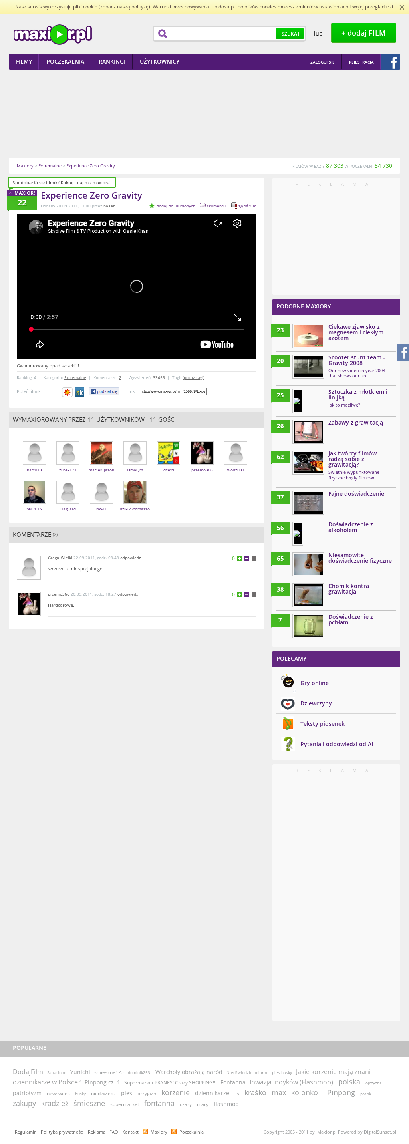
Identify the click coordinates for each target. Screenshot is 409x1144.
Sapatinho (56, 1072)
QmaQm (135, 470)
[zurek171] (67, 463)
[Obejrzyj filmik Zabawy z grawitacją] (308, 432)
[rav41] (101, 502)
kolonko (304, 1092)
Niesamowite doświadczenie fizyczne (360, 557)
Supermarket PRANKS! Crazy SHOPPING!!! (170, 1082)
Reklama (96, 1132)
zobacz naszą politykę (124, 6)
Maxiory (159, 1132)
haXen (109, 206)
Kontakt (130, 1132)
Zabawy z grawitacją (355, 422)
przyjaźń (146, 1093)
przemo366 (202, 470)
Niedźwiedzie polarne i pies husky (259, 1072)
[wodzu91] (235, 463)
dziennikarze (212, 1093)
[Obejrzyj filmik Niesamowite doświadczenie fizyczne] (308, 564)
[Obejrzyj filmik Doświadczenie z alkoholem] (297, 534)
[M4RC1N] (34, 502)
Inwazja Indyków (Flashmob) (291, 1082)
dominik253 (139, 1072)
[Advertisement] (204, 113)
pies (126, 1093)
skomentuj (217, 206)
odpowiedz (130, 557)
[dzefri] (168, 463)
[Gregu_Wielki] (29, 578)
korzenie (175, 1092)
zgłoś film (247, 206)
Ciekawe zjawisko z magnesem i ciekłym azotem (355, 332)
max (279, 1092)
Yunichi (80, 1072)
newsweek (58, 1093)
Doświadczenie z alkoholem (350, 527)
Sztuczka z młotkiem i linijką (357, 394)
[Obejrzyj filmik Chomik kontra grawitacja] (308, 595)
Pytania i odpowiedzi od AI (336, 744)
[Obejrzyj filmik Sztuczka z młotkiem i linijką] (297, 401)
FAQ (113, 1132)
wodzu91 (235, 470)
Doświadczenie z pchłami (350, 619)
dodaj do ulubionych (176, 206)
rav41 (101, 509)
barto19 (34, 470)
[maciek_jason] (101, 463)
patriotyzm (27, 1093)
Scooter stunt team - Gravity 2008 (356, 360)
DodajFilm (28, 1071)
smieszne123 (109, 1072)
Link (130, 391)
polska (349, 1081)
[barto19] (34, 463)
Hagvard (68, 509)
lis (236, 1093)
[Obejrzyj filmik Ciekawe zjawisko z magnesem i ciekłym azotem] (308, 336)
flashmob (226, 1104)
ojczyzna (373, 1083)
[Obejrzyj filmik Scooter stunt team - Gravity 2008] (308, 367)
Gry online (314, 683)
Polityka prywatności (62, 1132)
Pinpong (341, 1092)
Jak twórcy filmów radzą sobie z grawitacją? (352, 458)
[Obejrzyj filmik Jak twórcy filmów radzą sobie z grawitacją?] (308, 463)
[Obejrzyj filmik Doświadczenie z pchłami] (308, 626)
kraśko (255, 1092)
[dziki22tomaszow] (135, 502)
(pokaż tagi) (193, 377)
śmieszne (89, 1103)
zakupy (24, 1103)
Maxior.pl (53, 35)
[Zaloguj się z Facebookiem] (390, 62)
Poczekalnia (191, 1132)
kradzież (54, 1103)
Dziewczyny (316, 703)
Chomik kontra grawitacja (348, 588)
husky (80, 1093)
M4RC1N (34, 509)
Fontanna (233, 1082)
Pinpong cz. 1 (102, 1082)
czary (186, 1104)
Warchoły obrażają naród (188, 1072)
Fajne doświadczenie (356, 493)
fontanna (159, 1103)
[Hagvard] (67, 502)
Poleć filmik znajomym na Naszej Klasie (80, 392)
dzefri (168, 470)
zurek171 (68, 470)
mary (202, 1104)
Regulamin (26, 1132)
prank (365, 1093)
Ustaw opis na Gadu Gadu (67, 392)
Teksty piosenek (322, 723)
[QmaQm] (135, 463)
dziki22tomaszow (136, 509)
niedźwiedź (103, 1093)
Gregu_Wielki (60, 557)
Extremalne (75, 377)
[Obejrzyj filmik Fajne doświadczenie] (308, 503)
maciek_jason (101, 470)
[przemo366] (202, 463)
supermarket (124, 1104)
